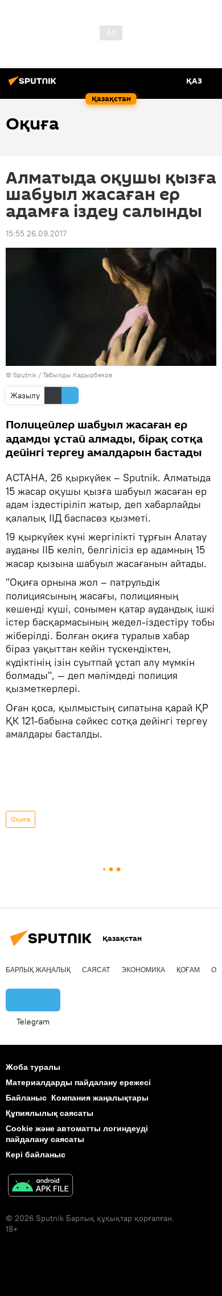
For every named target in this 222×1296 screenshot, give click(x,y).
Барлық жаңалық (38, 970)
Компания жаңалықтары (100, 1097)
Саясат (96, 970)
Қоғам (188, 970)
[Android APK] (40, 1186)
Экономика (143, 970)
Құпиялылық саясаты (49, 1113)
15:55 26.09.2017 (36, 233)
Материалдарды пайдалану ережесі (78, 1082)
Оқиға (20, 819)
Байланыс (26, 1097)
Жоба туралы (33, 1067)
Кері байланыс (35, 1154)
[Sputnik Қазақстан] (34, 85)
